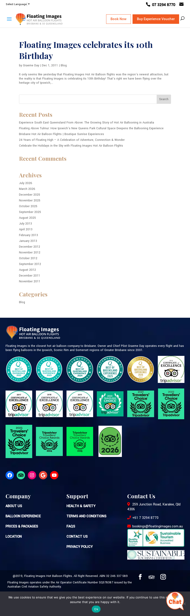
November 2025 (29, 200)
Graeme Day (31, 65)
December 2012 (29, 247)
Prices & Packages (22, 526)
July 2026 (25, 183)
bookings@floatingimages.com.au (157, 526)
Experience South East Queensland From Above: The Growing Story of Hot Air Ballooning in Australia (86, 122)
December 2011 (29, 276)
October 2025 (28, 206)
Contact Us (77, 536)
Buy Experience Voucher (156, 19)
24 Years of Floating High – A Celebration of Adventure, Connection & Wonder (72, 140)
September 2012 (30, 264)
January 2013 (28, 241)
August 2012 (27, 270)
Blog (64, 65)
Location (14, 536)
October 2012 (28, 258)
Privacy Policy (79, 546)
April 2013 (25, 229)
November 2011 (29, 281)
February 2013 (28, 235)
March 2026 (27, 189)
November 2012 (29, 252)
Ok (96, 609)
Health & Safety (80, 506)
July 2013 (25, 224)
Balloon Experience (23, 516)
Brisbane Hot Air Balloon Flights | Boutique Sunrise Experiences (61, 134)
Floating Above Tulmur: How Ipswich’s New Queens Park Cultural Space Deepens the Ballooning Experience (91, 128)
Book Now (119, 19)
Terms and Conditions (86, 516)
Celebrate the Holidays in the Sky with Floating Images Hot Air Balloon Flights (71, 146)
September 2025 (30, 212)
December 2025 (29, 195)
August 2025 (27, 218)
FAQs (70, 526)
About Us (14, 506)
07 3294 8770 (164, 4)
